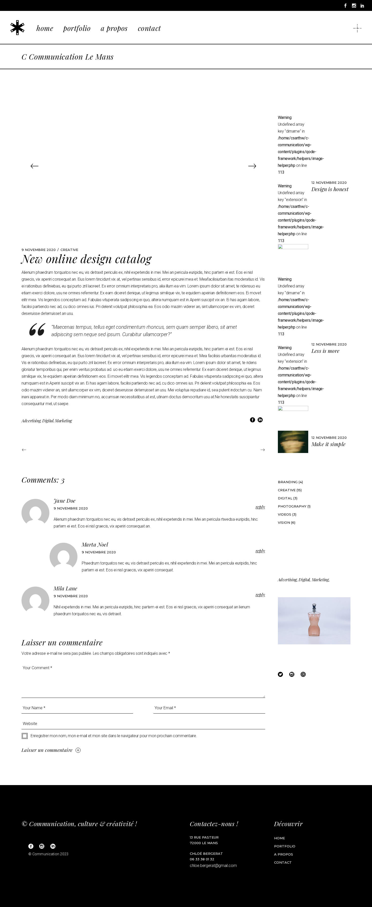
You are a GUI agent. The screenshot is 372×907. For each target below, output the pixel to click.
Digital (47, 420)
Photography (292, 506)
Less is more (326, 350)
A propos (283, 854)
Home (279, 838)
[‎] (355, 27)
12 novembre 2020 (329, 182)
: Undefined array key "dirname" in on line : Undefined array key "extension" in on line (293, 179)
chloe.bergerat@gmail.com (213, 865)
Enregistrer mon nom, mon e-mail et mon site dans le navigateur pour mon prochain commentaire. (114, 735)
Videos (284, 514)
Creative (69, 250)
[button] (34, 166)
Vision (284, 522)
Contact (283, 862)
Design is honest (330, 188)
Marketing (63, 420)
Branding (288, 482)
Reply (260, 506)
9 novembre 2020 (39, 250)
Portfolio (284, 846)
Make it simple (329, 443)
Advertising (31, 420)
